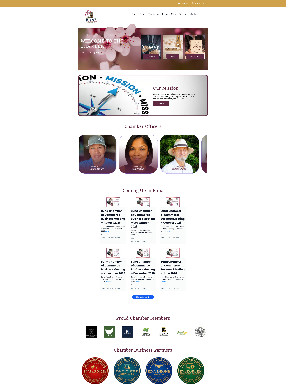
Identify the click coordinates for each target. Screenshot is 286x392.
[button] (113, 220)
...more (108, 231)
